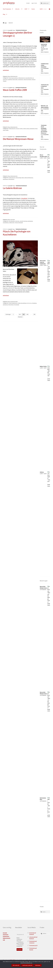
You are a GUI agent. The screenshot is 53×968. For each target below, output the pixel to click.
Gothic (21, 128)
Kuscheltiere (23, 303)
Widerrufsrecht (6, 938)
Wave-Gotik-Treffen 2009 (15, 89)
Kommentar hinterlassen (21, 30)
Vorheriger (8, 314)
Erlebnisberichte (13, 76)
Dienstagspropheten (13, 78)
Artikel (19, 303)
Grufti (24, 128)
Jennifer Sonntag (23, 221)
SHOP (26, 9)
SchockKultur (24, 198)
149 (34, 314)
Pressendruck (11, 179)
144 (27, 314)
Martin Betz (15, 79)
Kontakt (28, 3)
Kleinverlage (18, 177)
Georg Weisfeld (28, 78)
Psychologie (16, 304)
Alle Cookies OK (16, 965)
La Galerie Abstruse (12, 188)
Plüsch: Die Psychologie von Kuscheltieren (16, 233)
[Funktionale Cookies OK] (51, 964)
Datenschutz (6, 936)
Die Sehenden (12, 221)
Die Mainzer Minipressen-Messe (18, 139)
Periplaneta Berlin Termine (20, 942)
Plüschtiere (10, 304)
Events (33, 9)
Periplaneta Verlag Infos (20, 945)
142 (20, 314)
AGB (4, 940)
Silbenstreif (11, 222)
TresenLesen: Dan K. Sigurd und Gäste (45, 86)
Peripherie (34, 303)
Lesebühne (10, 79)
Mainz (23, 177)
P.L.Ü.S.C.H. (29, 303)
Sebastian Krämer (27, 79)
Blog (4, 14)
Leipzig (27, 128)
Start (5, 22)
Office (14, 30)
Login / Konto (34, 3)
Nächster (20, 317)
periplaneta (20, 79)
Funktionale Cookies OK (27, 965)
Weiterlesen (37, 965)
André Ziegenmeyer (13, 303)
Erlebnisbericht (21, 78)
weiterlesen (6, 70)
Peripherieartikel (14, 301)
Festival (17, 128)
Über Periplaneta (7, 9)
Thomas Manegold (19, 222)
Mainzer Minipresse (29, 177)
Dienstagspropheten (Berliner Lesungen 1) (17, 34)
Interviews (12, 219)
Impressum (5, 934)
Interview (17, 221)
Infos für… (17, 9)
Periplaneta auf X (33, 945)
